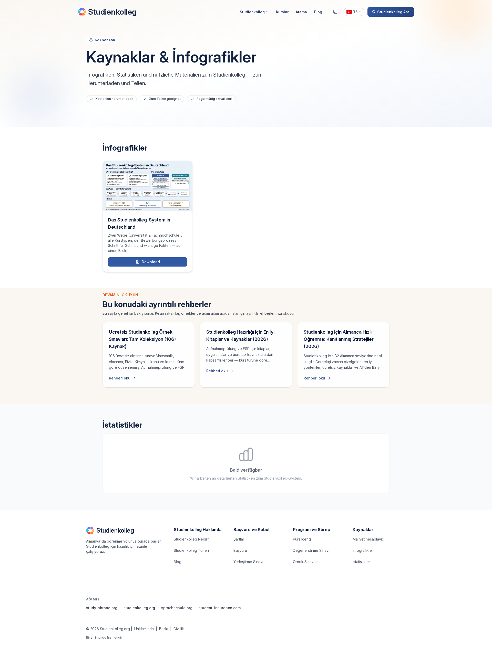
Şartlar (238, 539)
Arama (301, 12)
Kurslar (282, 12)
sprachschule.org (176, 608)
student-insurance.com (220, 608)
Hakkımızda (144, 629)
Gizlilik (178, 629)
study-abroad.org (101, 608)
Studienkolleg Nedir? (191, 539)
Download (151, 262)
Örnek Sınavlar (305, 561)
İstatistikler (361, 561)
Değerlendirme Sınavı (311, 550)
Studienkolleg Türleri (191, 550)
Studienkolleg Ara (393, 12)
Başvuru (240, 550)
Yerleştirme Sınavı (248, 561)
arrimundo (98, 637)
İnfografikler (363, 550)
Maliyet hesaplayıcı (369, 539)
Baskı (163, 629)
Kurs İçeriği (302, 539)
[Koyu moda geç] (335, 12)
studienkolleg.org (139, 608)
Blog (318, 12)
